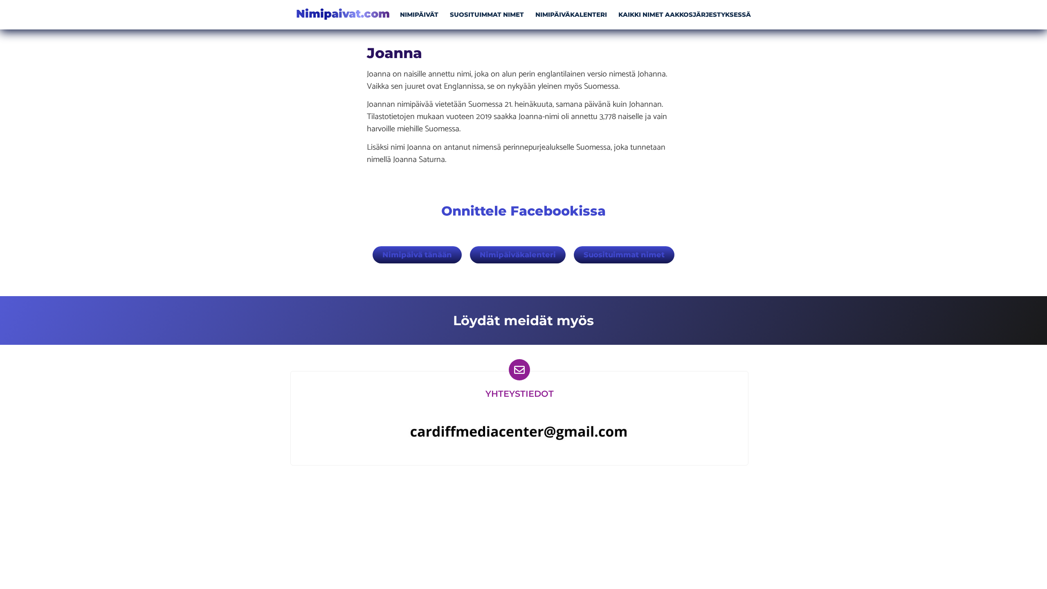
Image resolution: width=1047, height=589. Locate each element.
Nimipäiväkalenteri (571, 14)
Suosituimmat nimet (487, 14)
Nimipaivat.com (343, 13)
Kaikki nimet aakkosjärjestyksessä (684, 14)
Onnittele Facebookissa (523, 211)
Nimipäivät (419, 14)
